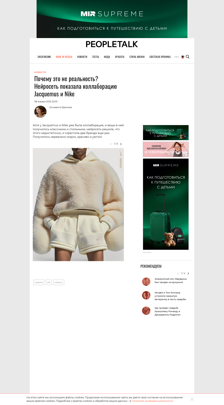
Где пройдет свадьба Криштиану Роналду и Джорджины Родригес (168, 311)
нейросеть (59, 282)
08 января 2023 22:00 (45, 101)
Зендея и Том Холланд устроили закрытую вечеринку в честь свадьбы (170, 296)
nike (48, 282)
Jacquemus (39, 282)
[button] (120, 144)
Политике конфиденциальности (152, 401)
